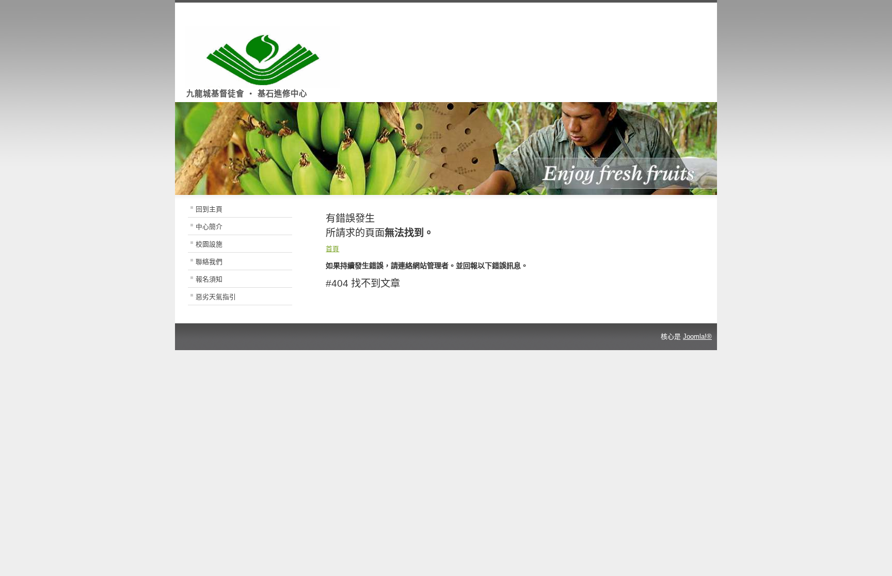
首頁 (332, 249)
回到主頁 (209, 209)
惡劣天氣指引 (216, 297)
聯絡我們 (209, 262)
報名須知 (209, 279)
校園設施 (209, 244)
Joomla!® (697, 336)
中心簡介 (209, 227)
